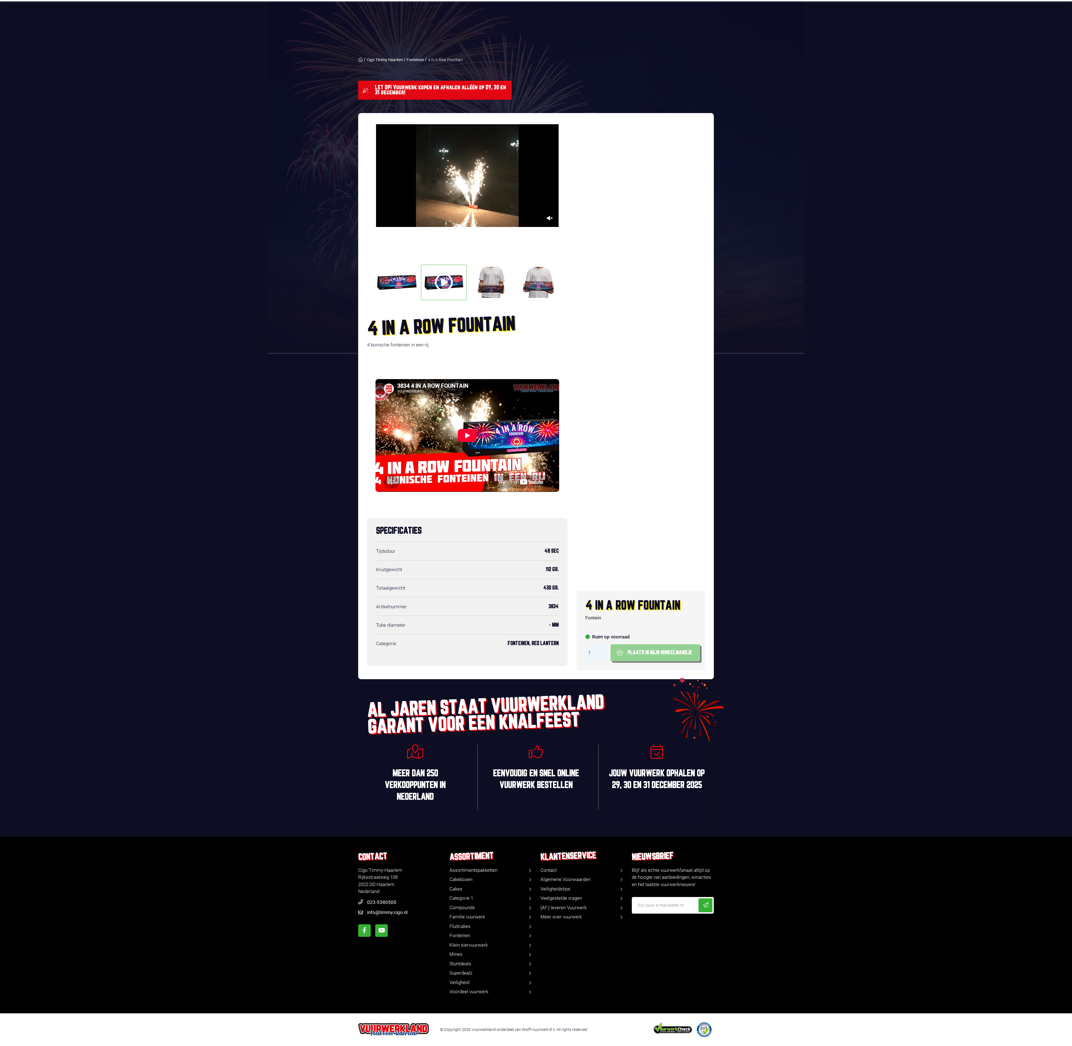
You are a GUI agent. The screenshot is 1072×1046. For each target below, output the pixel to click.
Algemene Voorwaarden (565, 879)
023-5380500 (381, 902)
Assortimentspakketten (473, 870)
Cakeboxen (460, 879)
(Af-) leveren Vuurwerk (563, 907)
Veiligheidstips (555, 889)
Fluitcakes (460, 926)
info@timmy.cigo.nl (387, 912)
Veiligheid (459, 982)
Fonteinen (415, 60)
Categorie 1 (461, 898)
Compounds (462, 907)
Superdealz (460, 973)
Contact (548, 870)
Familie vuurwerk (467, 917)
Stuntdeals (460, 963)
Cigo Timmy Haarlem (385, 60)
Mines (455, 954)
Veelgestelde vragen (561, 898)
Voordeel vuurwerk (468, 991)
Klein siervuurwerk (468, 945)
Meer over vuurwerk (561, 917)
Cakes (455, 889)
